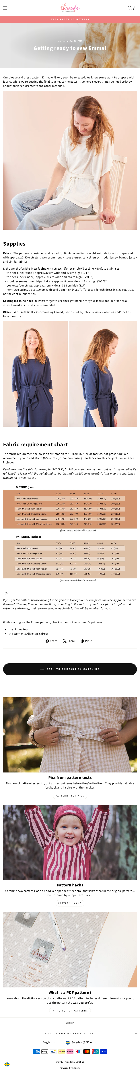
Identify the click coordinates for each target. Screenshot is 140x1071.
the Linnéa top (18, 629)
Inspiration (63, 41)
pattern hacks (70, 903)
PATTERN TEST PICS (70, 795)
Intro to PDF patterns (70, 1010)
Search (70, 1023)
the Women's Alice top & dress (28, 634)
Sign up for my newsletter (69, 1033)
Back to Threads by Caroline (72, 669)
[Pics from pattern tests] (70, 734)
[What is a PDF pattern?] (70, 949)
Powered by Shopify (70, 1068)
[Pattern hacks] (70, 842)
